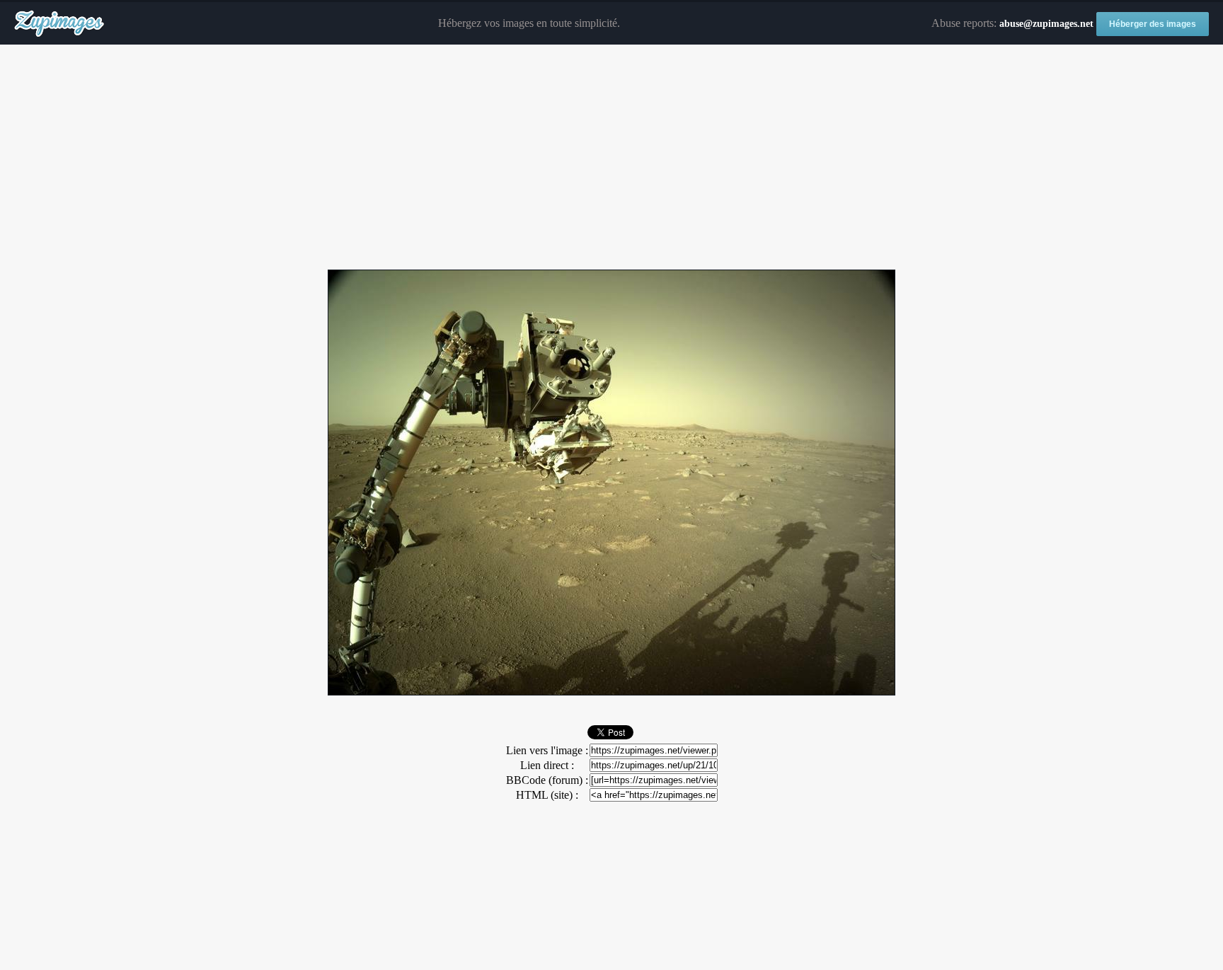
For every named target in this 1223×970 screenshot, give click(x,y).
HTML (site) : (547, 795)
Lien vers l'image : (547, 750)
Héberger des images (1152, 24)
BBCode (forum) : (547, 780)
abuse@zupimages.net (1046, 23)
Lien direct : (547, 765)
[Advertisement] (611, 158)
